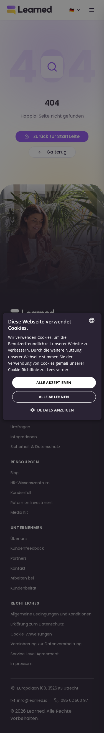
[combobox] (92, 320)
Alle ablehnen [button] (54, 396)
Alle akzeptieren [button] (53, 382)
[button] (52, 410)
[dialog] (51, 366)
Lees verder (58, 369)
